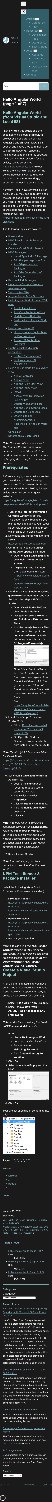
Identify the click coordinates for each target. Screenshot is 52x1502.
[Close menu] (23, 11)
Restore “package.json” (27, 356)
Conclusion (14, 431)
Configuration (15, 1220)
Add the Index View (25, 387)
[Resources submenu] (40, 31)
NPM (12, 1230)
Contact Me (47, 1485)
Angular (6, 1227)
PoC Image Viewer (12, 1450)
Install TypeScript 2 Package (30, 256)
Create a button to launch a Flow (20, 1409)
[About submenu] (35, 50)
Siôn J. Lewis (5, 1485)
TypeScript (16, 1233)
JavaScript (38, 1227)
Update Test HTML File (27, 316)
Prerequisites (15, 236)
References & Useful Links (23, 435)
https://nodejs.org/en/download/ (27, 543)
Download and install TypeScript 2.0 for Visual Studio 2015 (30, 729)
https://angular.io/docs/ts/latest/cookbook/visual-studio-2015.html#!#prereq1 (31, 709)
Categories (9, 1293)
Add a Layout (21, 380)
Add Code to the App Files (29, 312)
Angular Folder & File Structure (26, 296)
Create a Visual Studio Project (25, 248)
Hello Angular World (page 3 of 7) (26, 1261)
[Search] (44, 86)
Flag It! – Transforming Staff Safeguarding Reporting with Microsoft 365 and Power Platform (25, 1312)
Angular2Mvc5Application (18, 166)
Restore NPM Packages (22, 280)
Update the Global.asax (27, 411)
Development (28, 1220)
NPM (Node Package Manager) (29, 1230)
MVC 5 (6, 1230)
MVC (46, 1227)
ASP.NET (24, 1227)
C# (30, 1227)
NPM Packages (17, 252)
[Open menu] (23, 4)
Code (5, 1220)
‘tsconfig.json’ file (18, 292)
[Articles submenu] (37, 19)
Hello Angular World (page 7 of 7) (26, 1250)
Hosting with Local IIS (21, 328)
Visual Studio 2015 (11, 1223)
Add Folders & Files (25, 308)
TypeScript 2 (28, 1233)
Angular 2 (15, 1227)
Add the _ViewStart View (28, 383)
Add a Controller (23, 376)
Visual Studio (40, 1220)
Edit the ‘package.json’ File (29, 260)
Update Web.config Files (28, 403)
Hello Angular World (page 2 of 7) (26, 1272)
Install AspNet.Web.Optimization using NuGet (29, 395)
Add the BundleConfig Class (30, 407)
